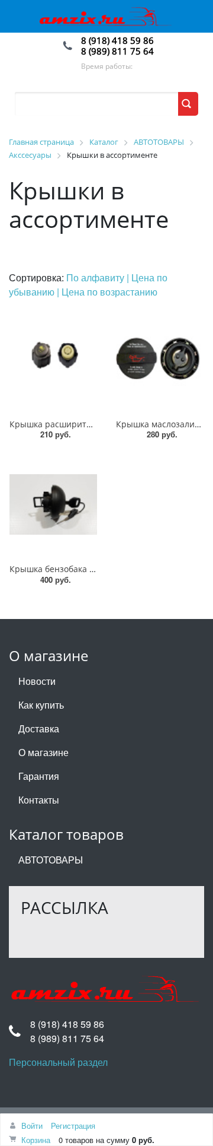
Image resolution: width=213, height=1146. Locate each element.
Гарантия (38, 776)
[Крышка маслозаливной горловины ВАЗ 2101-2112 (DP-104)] (160, 360)
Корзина (35, 1139)
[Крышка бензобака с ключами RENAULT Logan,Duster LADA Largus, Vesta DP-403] (53, 504)
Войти (32, 1125)
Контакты (38, 800)
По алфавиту (96, 277)
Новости (37, 681)
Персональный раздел (58, 1062)
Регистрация (73, 1125)
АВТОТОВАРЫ (50, 859)
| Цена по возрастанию (107, 292)
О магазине (43, 752)
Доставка (38, 728)
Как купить (41, 705)
